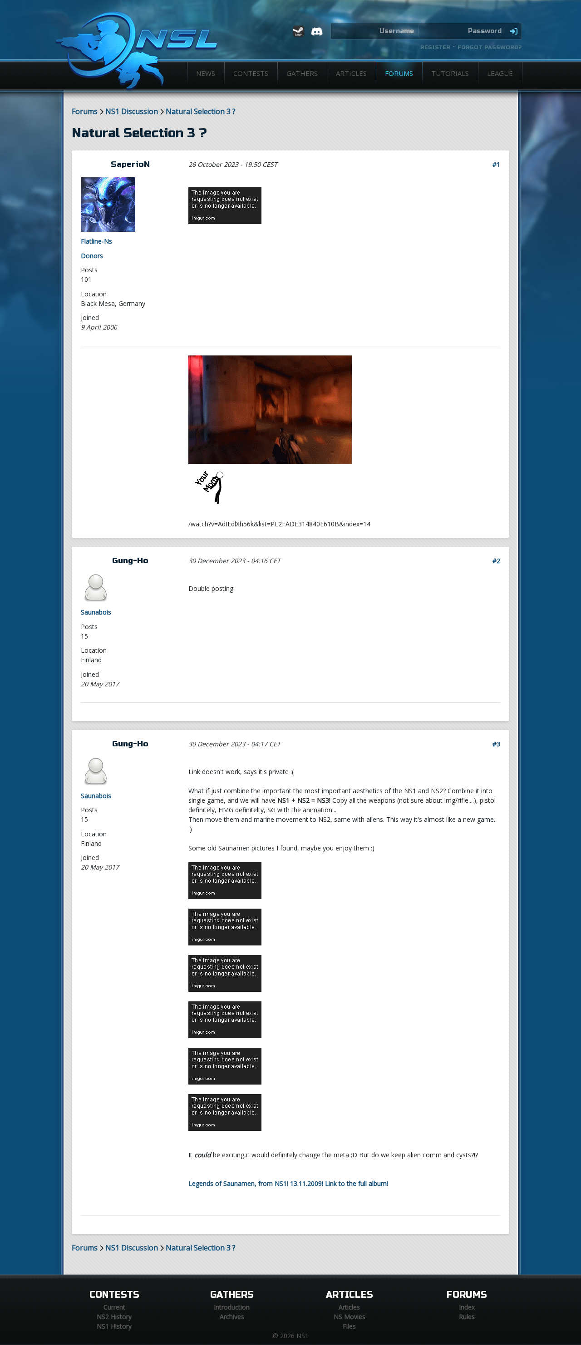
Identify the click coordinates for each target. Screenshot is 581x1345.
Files (349, 1326)
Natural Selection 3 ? (201, 111)
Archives (232, 1316)
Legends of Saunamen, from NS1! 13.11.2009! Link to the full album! (288, 1183)
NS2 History (114, 1316)
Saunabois (96, 612)
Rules (467, 1316)
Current (114, 1307)
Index (467, 1307)
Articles (351, 73)
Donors (92, 255)
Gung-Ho (130, 560)
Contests (250, 73)
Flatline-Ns (96, 241)
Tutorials (450, 73)
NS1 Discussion (131, 111)
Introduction (232, 1307)
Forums (399, 73)
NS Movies (349, 1316)
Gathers (302, 73)
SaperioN (130, 164)
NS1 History (114, 1326)
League (500, 73)
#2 (496, 560)
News (205, 73)
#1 (496, 164)
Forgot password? (490, 47)
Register (435, 47)
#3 (496, 744)
